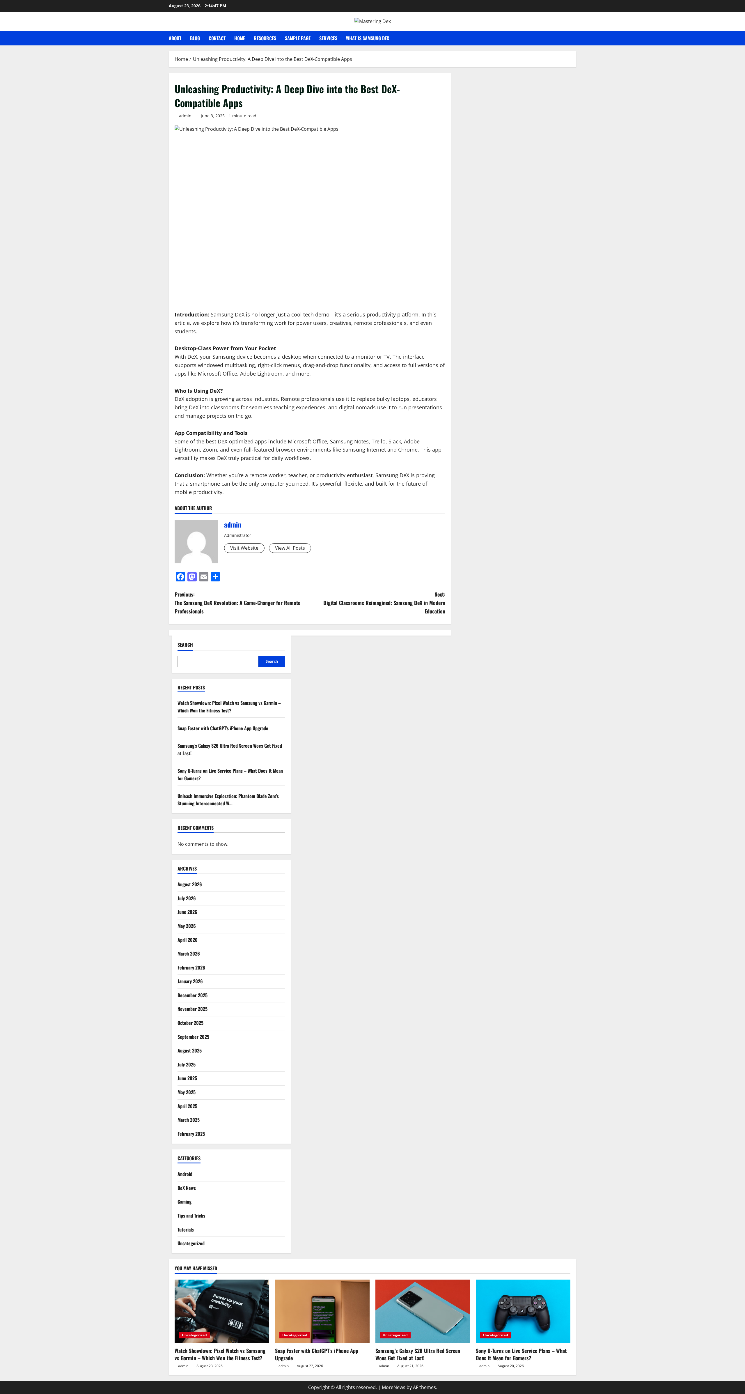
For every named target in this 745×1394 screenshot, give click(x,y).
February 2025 (191, 1133)
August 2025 (190, 1050)
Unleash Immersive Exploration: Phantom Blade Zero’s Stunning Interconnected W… (228, 799)
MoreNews (393, 1387)
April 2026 (188, 939)
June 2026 (187, 912)
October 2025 (190, 1022)
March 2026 (189, 953)
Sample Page (298, 38)
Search (185, 644)
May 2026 (187, 925)
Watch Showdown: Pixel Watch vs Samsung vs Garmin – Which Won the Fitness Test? (229, 707)
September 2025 (193, 1036)
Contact (217, 38)
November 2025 (192, 1009)
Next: (384, 602)
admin (185, 115)
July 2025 (187, 1064)
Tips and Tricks (191, 1215)
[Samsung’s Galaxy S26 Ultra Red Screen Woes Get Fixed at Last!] (422, 1311)
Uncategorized (191, 1243)
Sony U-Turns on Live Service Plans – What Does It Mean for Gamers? (521, 1354)
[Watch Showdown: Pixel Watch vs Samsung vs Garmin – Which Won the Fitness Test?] (222, 1311)
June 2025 (187, 1078)
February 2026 (191, 967)
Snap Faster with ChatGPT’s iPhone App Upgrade (223, 728)
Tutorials (186, 1229)
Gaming (184, 1201)
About (175, 38)
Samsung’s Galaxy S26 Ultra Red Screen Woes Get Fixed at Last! (417, 1354)
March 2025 (189, 1119)
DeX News (187, 1187)
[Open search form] (574, 38)
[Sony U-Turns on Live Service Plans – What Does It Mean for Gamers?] (523, 1311)
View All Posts (290, 548)
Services (328, 38)
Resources (265, 38)
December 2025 (192, 995)
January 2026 (190, 981)
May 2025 (187, 1092)
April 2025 (187, 1106)
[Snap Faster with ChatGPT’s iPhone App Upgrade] (322, 1311)
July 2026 (187, 898)
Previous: (237, 602)
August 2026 (190, 884)
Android (185, 1173)
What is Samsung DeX (367, 38)
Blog (195, 38)
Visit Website (244, 548)
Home (239, 38)
